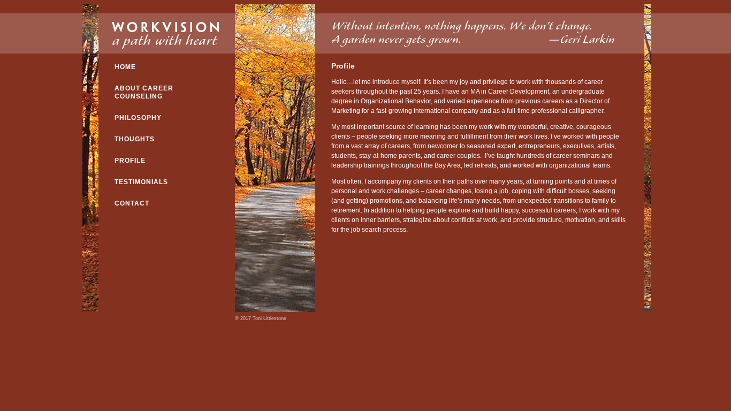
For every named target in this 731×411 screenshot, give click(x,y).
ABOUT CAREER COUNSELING (144, 92)
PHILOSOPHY (138, 117)
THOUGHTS (135, 139)
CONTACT (132, 203)
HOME (125, 67)
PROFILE (130, 160)
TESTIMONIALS (141, 182)
